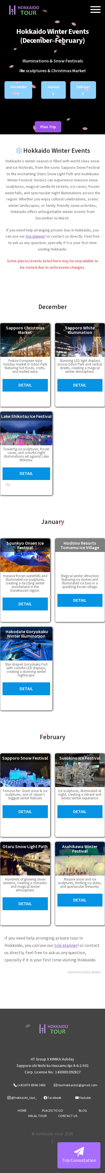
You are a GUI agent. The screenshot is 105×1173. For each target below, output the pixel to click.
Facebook (54, 1097)
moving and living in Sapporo (84, 971)
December (18, 90)
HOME (22, 1110)
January (53, 90)
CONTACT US (67, 1116)
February (83, 90)
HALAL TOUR (37, 1116)
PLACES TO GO (52, 1110)
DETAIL (25, 385)
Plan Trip (48, 126)
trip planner (35, 236)
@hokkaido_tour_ (24, 1097)
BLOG (83, 1110)
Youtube (85, 1097)
